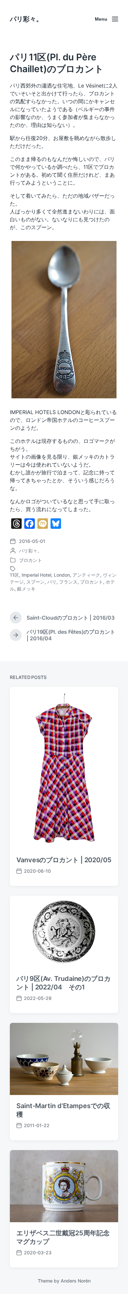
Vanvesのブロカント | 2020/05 (64, 860)
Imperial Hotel (36, 575)
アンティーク (86, 575)
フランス (68, 582)
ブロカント (30, 560)
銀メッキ (26, 588)
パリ (51, 582)
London (62, 575)
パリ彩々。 (26, 19)
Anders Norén (76, 1281)
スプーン (35, 582)
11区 (14, 575)
